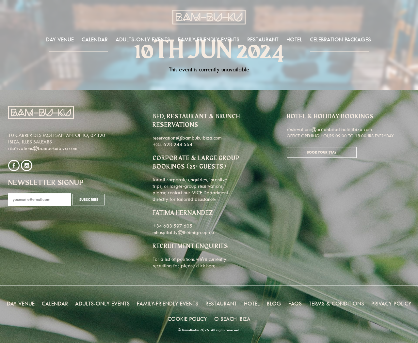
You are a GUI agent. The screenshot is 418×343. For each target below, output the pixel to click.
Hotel (294, 39)
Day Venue (60, 39)
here (211, 265)
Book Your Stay (322, 153)
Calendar (95, 39)
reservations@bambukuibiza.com (42, 148)
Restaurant (263, 39)
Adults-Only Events (143, 39)
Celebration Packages (340, 39)
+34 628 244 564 (172, 144)
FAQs (295, 303)
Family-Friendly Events (208, 39)
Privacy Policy (391, 303)
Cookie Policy (187, 319)
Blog (274, 303)
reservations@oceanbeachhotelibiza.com (329, 129)
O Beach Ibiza (232, 319)
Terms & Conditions (336, 303)
